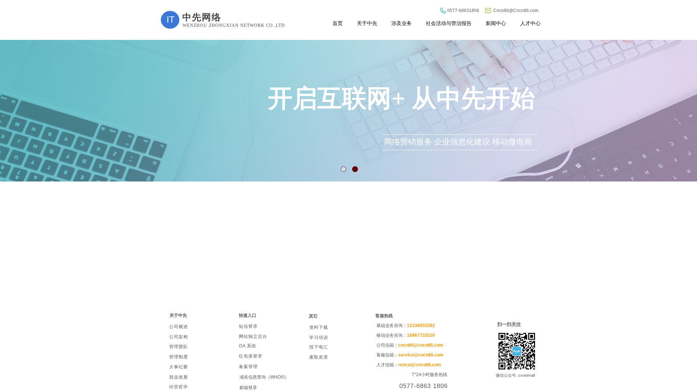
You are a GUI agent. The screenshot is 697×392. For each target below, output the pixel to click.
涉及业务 (401, 23)
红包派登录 (250, 356)
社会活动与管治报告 (449, 23)
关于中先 (367, 23)
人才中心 (530, 23)
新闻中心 (496, 23)
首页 (338, 23)
